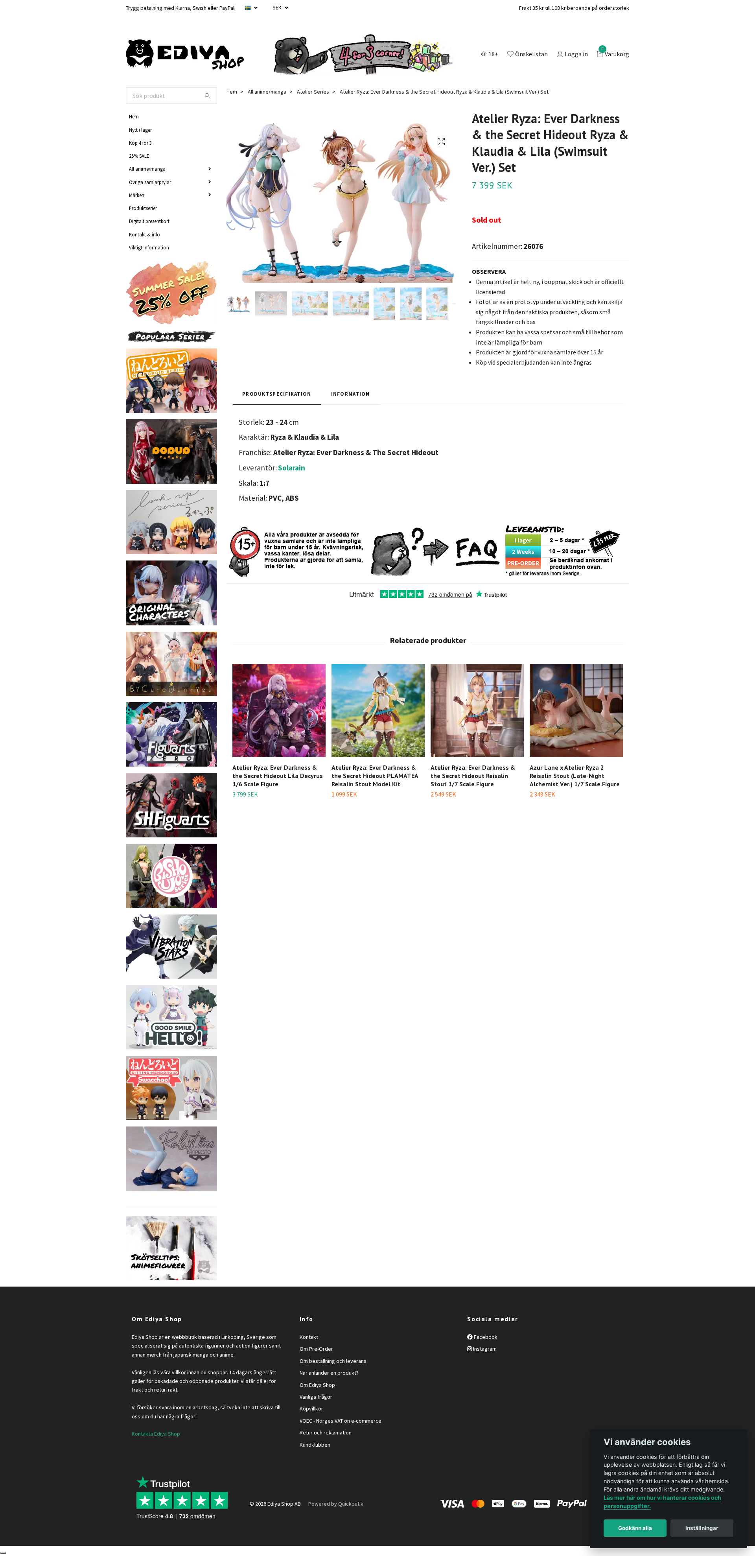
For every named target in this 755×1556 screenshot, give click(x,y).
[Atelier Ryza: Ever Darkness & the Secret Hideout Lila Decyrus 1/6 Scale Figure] (279, 710)
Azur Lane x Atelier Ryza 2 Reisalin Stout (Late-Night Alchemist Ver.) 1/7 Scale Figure (575, 775)
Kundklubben (315, 1444)
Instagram (484, 1348)
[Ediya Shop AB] (185, 54)
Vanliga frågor (316, 1396)
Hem (134, 116)
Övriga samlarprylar (150, 182)
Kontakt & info (144, 234)
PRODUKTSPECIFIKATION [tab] (276, 394)
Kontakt (309, 1336)
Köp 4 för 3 (140, 143)
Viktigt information (149, 247)
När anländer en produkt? (329, 1372)
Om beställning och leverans (333, 1360)
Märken (136, 195)
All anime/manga (147, 169)
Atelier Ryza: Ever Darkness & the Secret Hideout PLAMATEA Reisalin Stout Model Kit (374, 775)
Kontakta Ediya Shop (156, 1433)
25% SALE (139, 156)
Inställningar (701, 1528)
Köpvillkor (311, 1408)
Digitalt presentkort (149, 221)
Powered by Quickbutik (335, 1503)
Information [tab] (350, 394)
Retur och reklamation (326, 1432)
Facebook (485, 1336)
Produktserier (143, 208)
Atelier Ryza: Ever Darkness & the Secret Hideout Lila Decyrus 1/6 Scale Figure (277, 775)
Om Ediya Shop (317, 1384)
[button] (618, 726)
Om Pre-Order (316, 1348)
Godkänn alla (635, 1528)
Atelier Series (313, 91)
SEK (278, 7)
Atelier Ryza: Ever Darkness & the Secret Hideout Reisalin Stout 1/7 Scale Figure (473, 775)
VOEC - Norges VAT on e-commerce (340, 1420)
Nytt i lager (140, 130)
